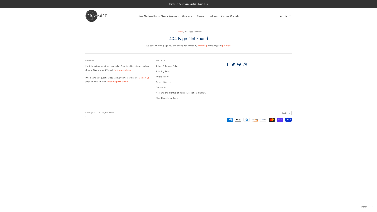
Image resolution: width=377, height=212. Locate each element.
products (226, 45)
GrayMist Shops (107, 112)
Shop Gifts (187, 16)
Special (201, 16)
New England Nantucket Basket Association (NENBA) (181, 92)
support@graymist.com (117, 81)
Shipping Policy (163, 71)
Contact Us (144, 77)
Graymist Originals (230, 16)
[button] (367, 207)
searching (202, 45)
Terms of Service (163, 82)
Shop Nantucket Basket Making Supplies (157, 16)
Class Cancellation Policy (167, 98)
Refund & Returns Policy (167, 66)
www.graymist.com (122, 70)
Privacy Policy (162, 76)
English (284, 113)
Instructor (214, 16)
